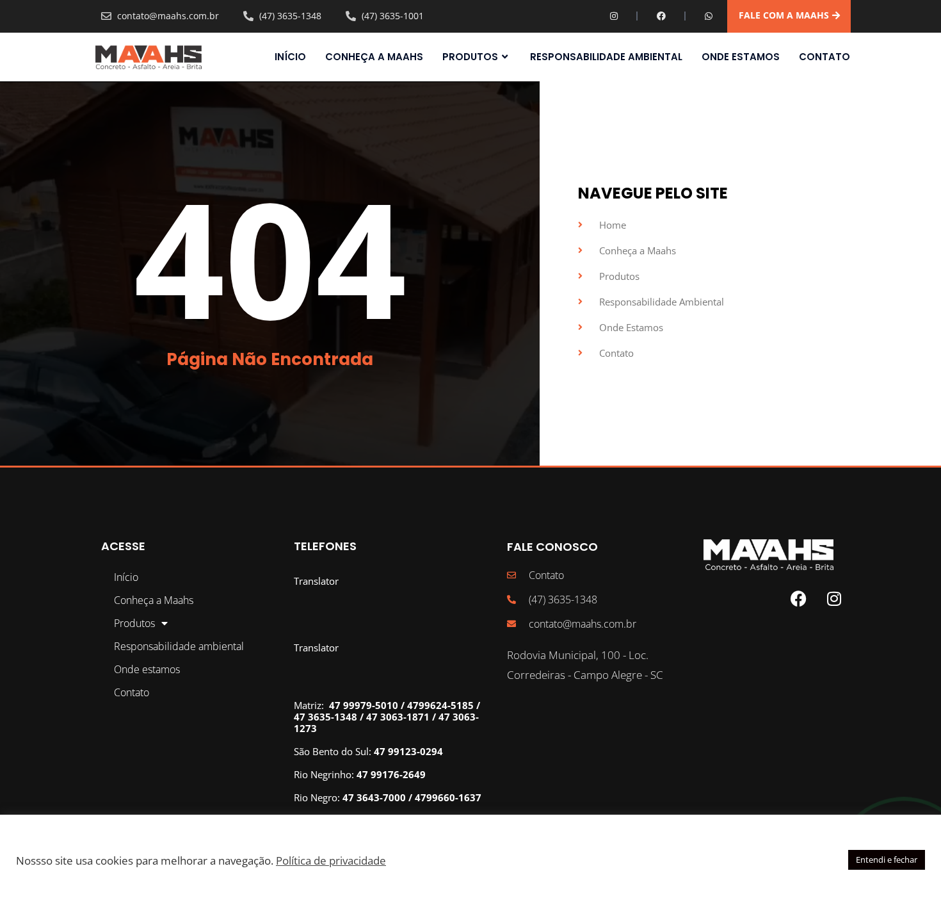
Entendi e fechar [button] (886, 859)
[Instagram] (613, 16)
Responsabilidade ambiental (606, 57)
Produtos (470, 57)
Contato (824, 57)
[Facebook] (661, 16)
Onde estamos (741, 57)
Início (290, 57)
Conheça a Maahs (374, 57)
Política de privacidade (331, 860)
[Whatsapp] (708, 16)
